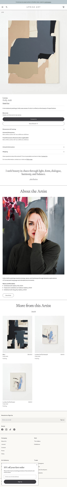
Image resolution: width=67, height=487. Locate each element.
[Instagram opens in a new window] (6, 429)
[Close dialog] (37, 465)
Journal (3, 444)
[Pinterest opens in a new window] (14, 429)
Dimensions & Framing (9, 129)
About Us (3, 441)
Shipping (5, 151)
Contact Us (44, 156)
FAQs (2, 454)
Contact (3, 447)
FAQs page (29, 159)
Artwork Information (9, 147)
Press (2, 450)
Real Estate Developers (40, 469)
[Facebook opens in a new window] (2, 429)
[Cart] (63, 7)
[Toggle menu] (2, 7)
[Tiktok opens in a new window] (10, 429)
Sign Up (20, 481)
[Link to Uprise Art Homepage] (33, 7)
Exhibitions (37, 444)
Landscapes (47, 2)
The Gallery (37, 441)
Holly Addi (7, 100)
